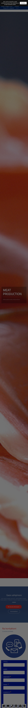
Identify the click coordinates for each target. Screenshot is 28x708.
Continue (23, 3)
